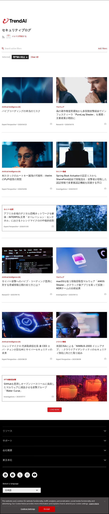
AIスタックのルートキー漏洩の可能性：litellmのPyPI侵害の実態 (27, 177)
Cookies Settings (28, 509)
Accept (47, 509)
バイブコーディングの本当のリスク (21, 111)
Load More (54, 410)
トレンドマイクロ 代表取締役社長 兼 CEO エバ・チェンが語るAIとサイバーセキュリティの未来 (27, 349)
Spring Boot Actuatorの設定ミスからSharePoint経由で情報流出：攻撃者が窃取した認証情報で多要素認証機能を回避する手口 (81, 179)
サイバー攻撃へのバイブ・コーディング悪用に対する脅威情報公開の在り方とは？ (27, 283)
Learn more (94, 503)
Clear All (34, 57)
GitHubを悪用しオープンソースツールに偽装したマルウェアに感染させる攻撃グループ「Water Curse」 (29, 387)
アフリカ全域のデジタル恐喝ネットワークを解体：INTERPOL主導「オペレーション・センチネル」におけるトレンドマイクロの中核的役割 (29, 217)
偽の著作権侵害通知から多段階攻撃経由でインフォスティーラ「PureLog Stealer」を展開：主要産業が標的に (81, 114)
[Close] (105, 501)
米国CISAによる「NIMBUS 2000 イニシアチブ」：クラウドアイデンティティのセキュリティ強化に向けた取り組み (81, 349)
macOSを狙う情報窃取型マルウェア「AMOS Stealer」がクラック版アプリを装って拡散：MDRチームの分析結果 (80, 285)
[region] (54, 505)
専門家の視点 (19, 57)
